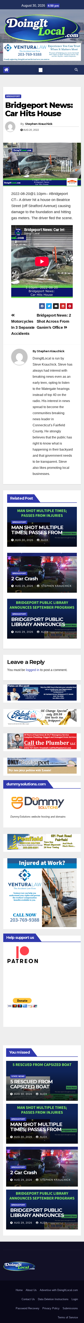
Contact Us (28, 1299)
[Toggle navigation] (40, 70)
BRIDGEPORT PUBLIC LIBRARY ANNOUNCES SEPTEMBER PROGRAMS (40, 624)
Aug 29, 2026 (24, 586)
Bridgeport (13, 96)
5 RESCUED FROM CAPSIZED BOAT (31, 1084)
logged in (32, 670)
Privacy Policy (51, 1308)
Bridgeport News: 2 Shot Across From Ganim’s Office (54, 321)
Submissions (70, 1308)
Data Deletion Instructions (53, 1299)
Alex (44, 540)
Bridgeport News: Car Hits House (39, 109)
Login (75, 1299)
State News (17, 1076)
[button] (76, 70)
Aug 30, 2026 (24, 540)
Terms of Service (68, 1317)
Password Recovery (27, 1308)
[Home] (6, 70)
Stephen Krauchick (38, 124)
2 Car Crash (24, 579)
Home (19, 1290)
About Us (31, 1290)
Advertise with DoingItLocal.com (59, 1290)
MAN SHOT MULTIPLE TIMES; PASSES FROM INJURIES (37, 532)
